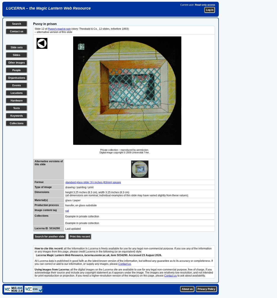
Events (16, 85)
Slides (16, 55)
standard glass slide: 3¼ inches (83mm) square (93, 182)
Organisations (16, 77)
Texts (16, 108)
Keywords (16, 115)
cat (67, 210)
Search (16, 23)
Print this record (80, 236)
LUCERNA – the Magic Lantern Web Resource (48, 8)
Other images (16, 62)
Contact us (16, 31)
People (16, 70)
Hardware (17, 100)
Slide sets (17, 47)
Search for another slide (49, 236)
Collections (17, 123)
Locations (17, 93)
